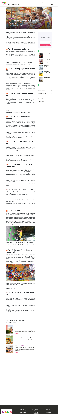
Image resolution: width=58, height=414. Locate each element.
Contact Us (48, 412)
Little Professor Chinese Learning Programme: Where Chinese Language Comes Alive (47, 78)
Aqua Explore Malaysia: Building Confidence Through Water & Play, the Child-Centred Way (48, 73)
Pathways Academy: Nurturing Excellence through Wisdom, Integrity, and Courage (48, 55)
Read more (16, 333)
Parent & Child (22, 411)
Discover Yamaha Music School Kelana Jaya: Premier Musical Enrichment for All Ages (48, 61)
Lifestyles (11, 18)
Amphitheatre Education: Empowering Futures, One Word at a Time (47, 67)
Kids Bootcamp (22, 412)
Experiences (21, 409)
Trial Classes (35, 411)
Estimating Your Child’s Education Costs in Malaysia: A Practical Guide (25, 347)
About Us (48, 411)
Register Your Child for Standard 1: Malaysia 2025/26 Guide (25, 327)
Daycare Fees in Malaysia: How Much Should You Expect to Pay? (24, 338)
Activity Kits (35, 412)
